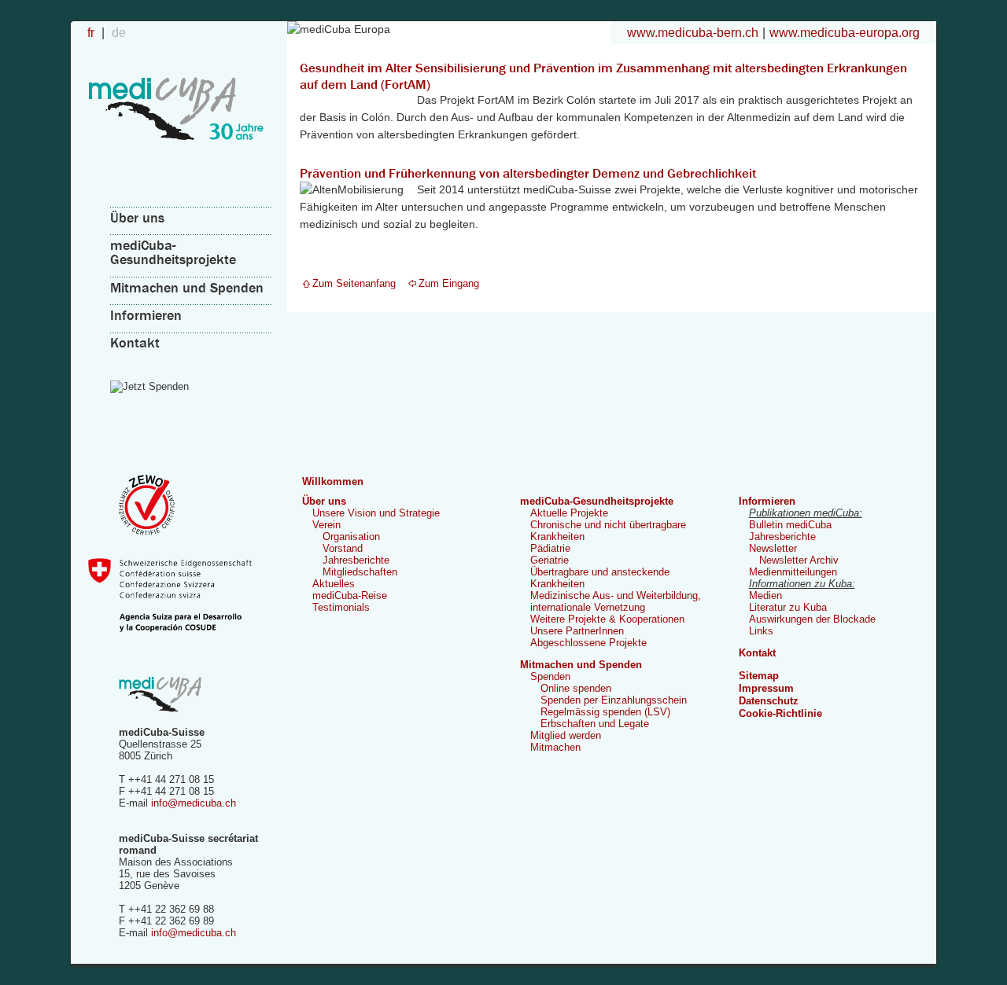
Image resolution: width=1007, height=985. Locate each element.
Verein (326, 525)
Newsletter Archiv (799, 560)
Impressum (766, 688)
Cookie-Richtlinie (780, 713)
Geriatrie (549, 560)
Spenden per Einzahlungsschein (613, 700)
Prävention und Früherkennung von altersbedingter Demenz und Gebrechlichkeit (528, 173)
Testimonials (341, 607)
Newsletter (773, 548)
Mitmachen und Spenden (187, 287)
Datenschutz (769, 701)
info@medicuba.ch (193, 803)
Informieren (146, 315)
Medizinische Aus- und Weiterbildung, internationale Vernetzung (615, 601)
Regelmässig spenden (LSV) (605, 712)
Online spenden (575, 688)
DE (119, 32)
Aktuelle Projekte (569, 513)
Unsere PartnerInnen (577, 631)
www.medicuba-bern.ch (692, 32)
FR (92, 32)
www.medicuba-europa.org (844, 32)
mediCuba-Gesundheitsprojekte (173, 252)
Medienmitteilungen (793, 572)
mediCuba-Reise (349, 595)
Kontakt (135, 342)
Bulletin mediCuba (790, 525)
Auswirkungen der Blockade (812, 619)
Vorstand (343, 548)
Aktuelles (333, 584)
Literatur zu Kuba (788, 607)
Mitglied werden (565, 735)
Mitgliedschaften (360, 572)
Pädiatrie (550, 548)
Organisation (351, 536)
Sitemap (759, 676)
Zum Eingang (449, 283)
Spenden (550, 676)
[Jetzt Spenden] (191, 386)
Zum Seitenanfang (354, 283)
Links (761, 631)
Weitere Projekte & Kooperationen (607, 619)
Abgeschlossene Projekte (588, 643)
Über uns (137, 217)
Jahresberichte (356, 560)
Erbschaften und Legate (594, 724)
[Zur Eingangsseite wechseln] (176, 158)
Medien (765, 595)
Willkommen (332, 481)
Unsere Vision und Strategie (376, 513)
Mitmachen (555, 747)
